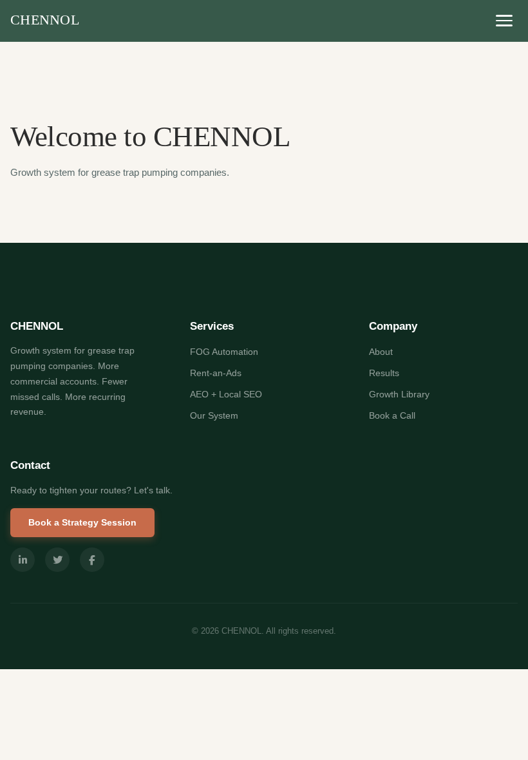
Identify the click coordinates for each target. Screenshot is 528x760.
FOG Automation (224, 352)
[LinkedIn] (22, 559)
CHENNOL (44, 20)
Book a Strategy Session (82, 522)
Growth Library (399, 394)
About (381, 352)
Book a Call (392, 415)
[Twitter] (57, 559)
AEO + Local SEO (226, 394)
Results (384, 373)
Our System (214, 415)
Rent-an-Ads (215, 373)
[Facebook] (92, 559)
